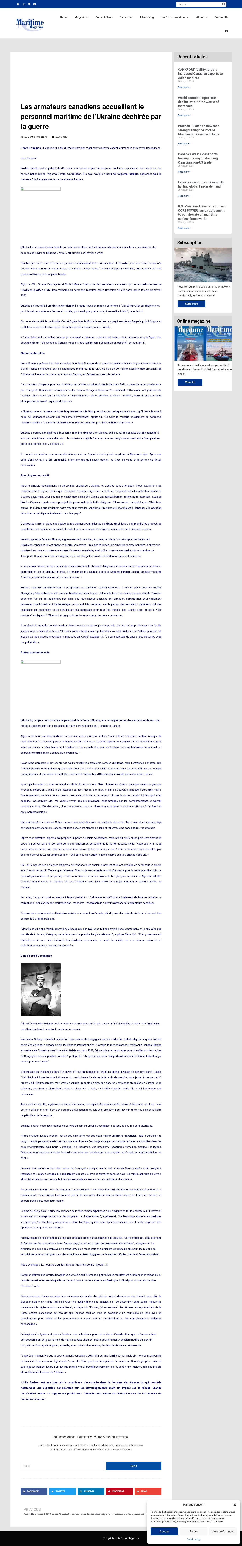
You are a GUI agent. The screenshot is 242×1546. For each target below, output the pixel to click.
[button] (235, 1504)
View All (190, 382)
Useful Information (173, 17)
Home (63, 17)
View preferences (223, 1531)
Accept (164, 1531)
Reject (194, 1531)
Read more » (184, 87)
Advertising (147, 17)
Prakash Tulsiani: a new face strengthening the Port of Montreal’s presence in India (198, 130)
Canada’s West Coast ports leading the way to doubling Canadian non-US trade (198, 158)
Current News (104, 17)
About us (201, 17)
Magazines (81, 17)
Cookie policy (194, 1539)
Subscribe (126, 17)
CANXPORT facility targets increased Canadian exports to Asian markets (200, 74)
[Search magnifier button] (223, 4)
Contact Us (221, 17)
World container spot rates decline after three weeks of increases (198, 102)
